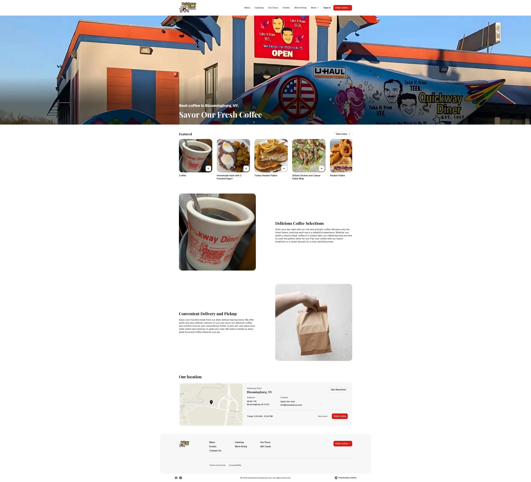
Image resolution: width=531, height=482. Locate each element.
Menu (247, 7)
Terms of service (217, 465)
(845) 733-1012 (287, 401)
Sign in (327, 7)
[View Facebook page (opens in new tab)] (176, 477)
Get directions (338, 389)
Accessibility (235, 465)
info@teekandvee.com (291, 405)
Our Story (273, 7)
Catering (259, 7)
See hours (322, 416)
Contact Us (215, 450)
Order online (339, 416)
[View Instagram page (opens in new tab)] (180, 477)
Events (286, 7)
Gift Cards (265, 446)
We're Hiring (300, 7)
